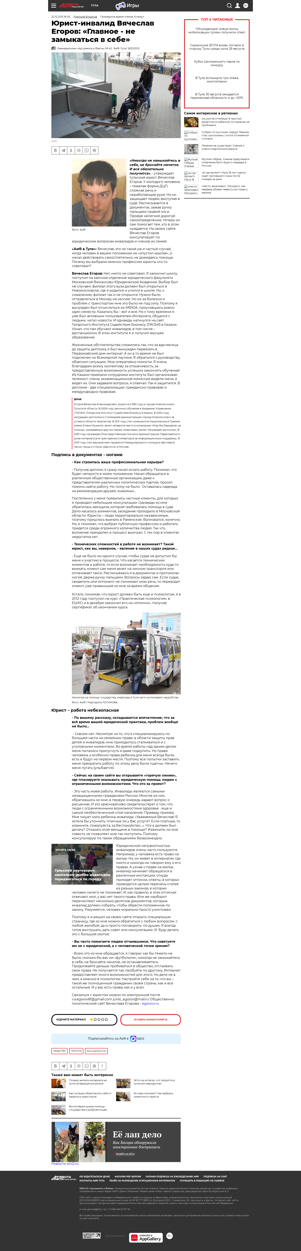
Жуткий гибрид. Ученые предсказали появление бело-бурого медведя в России (225, 162)
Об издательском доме (94, 1176)
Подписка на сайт (215, 1176)
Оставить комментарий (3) (150, 1019)
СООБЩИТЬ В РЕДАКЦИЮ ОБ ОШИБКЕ (202, 1180)
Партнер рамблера (114, 1236)
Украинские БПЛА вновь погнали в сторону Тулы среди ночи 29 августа (216, 47)
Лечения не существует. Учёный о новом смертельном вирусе (223, 147)
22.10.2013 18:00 (60, 16)
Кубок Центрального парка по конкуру (217, 63)
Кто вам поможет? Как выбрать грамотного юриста (153, 1095)
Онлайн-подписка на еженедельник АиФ (172, 1176)
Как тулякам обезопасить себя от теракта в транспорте (90, 1095)
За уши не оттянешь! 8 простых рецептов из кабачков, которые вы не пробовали (225, 122)
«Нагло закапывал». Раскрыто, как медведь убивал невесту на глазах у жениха (225, 189)
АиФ (54, 140)
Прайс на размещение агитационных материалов (142, 1180)
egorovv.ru (150, 1003)
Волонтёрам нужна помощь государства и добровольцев (88, 1108)
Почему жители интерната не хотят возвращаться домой (88, 1082)
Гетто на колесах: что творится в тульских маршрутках (154, 1082)
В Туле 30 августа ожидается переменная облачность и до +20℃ (216, 96)
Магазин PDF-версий (128, 1176)
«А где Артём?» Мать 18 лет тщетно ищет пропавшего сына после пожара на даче (224, 176)
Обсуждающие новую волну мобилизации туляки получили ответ (216, 30)
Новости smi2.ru (65, 1164)
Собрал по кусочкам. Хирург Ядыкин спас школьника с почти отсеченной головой (225, 135)
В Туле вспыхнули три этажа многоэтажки (216, 79)
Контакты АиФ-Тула (92, 1180)
